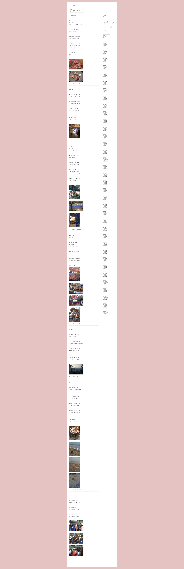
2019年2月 (104, 142)
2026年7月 (104, 44)
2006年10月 (104, 312)
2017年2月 (104, 169)
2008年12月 (104, 282)
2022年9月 (104, 92)
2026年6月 (104, 45)
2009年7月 (104, 274)
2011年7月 (104, 246)
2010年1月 (104, 267)
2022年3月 (104, 99)
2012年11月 (104, 228)
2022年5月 (104, 97)
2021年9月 (104, 106)
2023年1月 (104, 88)
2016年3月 (104, 182)
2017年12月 (104, 158)
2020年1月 (104, 129)
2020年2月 (104, 128)
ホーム (70, 5)
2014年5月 (104, 207)
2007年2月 (104, 307)
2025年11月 (104, 53)
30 (113, 22)
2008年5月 (104, 290)
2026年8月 (104, 43)
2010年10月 (104, 257)
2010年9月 (104, 258)
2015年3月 (104, 196)
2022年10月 (104, 91)
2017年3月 (104, 168)
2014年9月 (104, 203)
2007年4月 (104, 305)
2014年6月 (104, 206)
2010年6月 (104, 261)
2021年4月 (104, 112)
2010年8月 (104, 259)
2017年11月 (104, 159)
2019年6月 (104, 137)
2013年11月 (104, 214)
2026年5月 (104, 46)
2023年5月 (104, 83)
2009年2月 (104, 280)
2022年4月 (104, 98)
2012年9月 (104, 230)
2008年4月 (104, 291)
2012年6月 (104, 234)
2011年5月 (104, 249)
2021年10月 (104, 105)
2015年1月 (104, 198)
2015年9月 (104, 189)
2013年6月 (104, 220)
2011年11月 (104, 242)
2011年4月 (104, 250)
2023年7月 (104, 81)
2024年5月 (104, 73)
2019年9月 (104, 134)
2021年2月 (104, 114)
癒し (70, 382)
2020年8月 (104, 121)
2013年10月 (104, 215)
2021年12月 (104, 103)
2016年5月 (104, 180)
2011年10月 (104, 243)
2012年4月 (104, 236)
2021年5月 (104, 111)
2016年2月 (104, 183)
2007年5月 (104, 304)
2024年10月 (104, 68)
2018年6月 (104, 151)
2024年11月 (104, 67)
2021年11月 (104, 104)
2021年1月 (104, 115)
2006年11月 (104, 311)
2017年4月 (104, 167)
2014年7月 (104, 205)
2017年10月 (104, 160)
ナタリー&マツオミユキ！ (106, 34)
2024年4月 (104, 74)
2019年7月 (104, 136)
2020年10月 (104, 119)
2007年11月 (104, 297)
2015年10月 (104, 188)
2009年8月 (104, 273)
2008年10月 (104, 284)
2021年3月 (104, 113)
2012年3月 (104, 237)
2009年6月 (104, 275)
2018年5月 (104, 152)
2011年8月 (104, 245)
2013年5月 (104, 221)
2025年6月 (104, 59)
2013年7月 (104, 219)
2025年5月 (104, 60)
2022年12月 (104, 89)
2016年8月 (104, 176)
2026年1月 (104, 51)
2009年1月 (104, 281)
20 (107, 21)
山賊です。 (71, 235)
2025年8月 (104, 57)
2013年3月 (104, 223)
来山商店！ (104, 35)
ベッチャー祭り (73, 495)
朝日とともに (72, 329)
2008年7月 (104, 288)
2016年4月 (104, 181)
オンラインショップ (79, 5)
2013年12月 (104, 213)
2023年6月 (104, 82)
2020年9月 (104, 120)
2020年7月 (104, 122)
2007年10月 (104, 298)
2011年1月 (104, 253)
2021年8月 (104, 107)
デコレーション (73, 146)
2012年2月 (104, 238)
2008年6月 (104, 289)
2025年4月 (104, 61)
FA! (103, 37)
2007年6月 (104, 303)
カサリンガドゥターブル (72, 119)
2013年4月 (104, 222)
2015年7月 (104, 191)
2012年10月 (104, 229)
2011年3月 (104, 251)
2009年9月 (104, 272)
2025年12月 (104, 52)
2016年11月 (104, 173)
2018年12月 (104, 144)
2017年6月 (104, 165)
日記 (73, 83)
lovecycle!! (104, 36)
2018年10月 (104, 146)
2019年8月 (104, 135)
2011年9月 (104, 244)
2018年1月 (104, 157)
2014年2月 (104, 211)
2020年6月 (104, 123)
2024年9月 (104, 69)
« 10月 (104, 23)
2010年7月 (104, 260)
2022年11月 (104, 90)
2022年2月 (104, 100)
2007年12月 (104, 296)
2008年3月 (104, 292)
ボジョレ (71, 89)
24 (103, 22)
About (74, 5)
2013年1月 (104, 226)
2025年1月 (104, 65)
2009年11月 (104, 269)
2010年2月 (104, 266)
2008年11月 (104, 283)
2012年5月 (104, 235)
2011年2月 (104, 252)
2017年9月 (104, 161)
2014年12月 (104, 199)
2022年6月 (104, 96)
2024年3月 (104, 75)
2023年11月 (104, 76)
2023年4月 (104, 84)
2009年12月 (104, 268)
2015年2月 (104, 197)
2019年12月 (104, 130)
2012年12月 (104, 227)
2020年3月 (104, 127)
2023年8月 (104, 80)
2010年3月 (104, 265)
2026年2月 (104, 50)
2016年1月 (104, 184)
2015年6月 (104, 192)
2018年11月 (104, 145)
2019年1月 (104, 143)
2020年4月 (104, 126)
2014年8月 (104, 204)
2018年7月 (104, 150)
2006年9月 (104, 313)
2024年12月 (104, 66)
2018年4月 (104, 153)
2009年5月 (104, 276)
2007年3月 (104, 306)
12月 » (113, 23)
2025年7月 (104, 58)
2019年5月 (104, 138)
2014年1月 (104, 212)
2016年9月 (104, 175)
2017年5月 (104, 166)
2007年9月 (104, 299)
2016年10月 (104, 174)
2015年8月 (104, 190)
